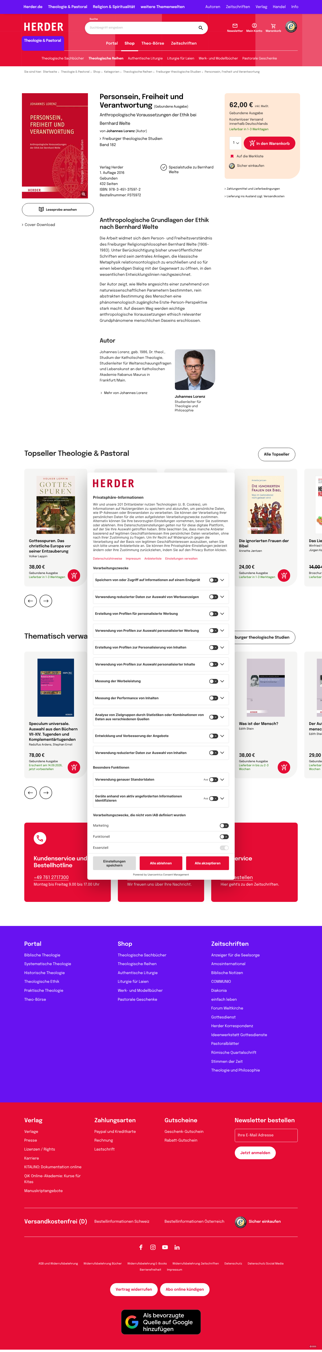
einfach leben (224, 1000)
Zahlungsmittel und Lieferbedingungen (253, 189)
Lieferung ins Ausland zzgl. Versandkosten (256, 196)
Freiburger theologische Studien (178, 72)
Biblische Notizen (227, 973)
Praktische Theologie (43, 991)
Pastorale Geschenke (260, 58)
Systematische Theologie (47, 964)
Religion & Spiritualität (114, 7)
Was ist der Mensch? (258, 724)
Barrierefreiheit (150, 1269)
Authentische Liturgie (145, 58)
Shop (130, 44)
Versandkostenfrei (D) (55, 1222)
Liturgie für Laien (180, 58)
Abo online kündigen (185, 1290)
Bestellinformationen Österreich (194, 1222)
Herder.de (33, 7)
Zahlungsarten (115, 1121)
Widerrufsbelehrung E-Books (147, 1263)
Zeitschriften (238, 7)
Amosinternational (228, 964)
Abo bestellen (237, 877)
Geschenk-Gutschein (184, 1132)
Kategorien (111, 72)
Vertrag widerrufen (134, 1290)
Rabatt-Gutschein (181, 1141)
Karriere (31, 1158)
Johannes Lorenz (120, 131)
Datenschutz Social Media (266, 1263)
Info (294, 7)
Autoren (212, 7)
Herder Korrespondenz (232, 1026)
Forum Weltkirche (227, 1008)
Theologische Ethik (41, 982)
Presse (30, 1141)
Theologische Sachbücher (62, 58)
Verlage (31, 1132)
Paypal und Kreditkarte (115, 1132)
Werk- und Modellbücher (218, 58)
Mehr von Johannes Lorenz (125, 393)
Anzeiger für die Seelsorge (235, 955)
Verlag (261, 7)
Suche (94, 19)
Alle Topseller (276, 454)
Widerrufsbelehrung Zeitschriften (196, 1263)
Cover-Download (40, 225)
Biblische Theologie (42, 955)
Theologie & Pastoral (67, 7)
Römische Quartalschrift (233, 1053)
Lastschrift (105, 1149)
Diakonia (219, 991)
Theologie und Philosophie (235, 1070)
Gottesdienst (223, 1017)
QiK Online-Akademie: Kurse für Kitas (52, 1179)
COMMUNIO (221, 982)
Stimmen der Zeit (227, 1062)
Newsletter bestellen (265, 1121)
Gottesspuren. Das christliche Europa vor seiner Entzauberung (50, 546)
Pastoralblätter (225, 1044)
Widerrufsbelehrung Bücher (103, 1263)
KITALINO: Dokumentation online (53, 1167)
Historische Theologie (44, 973)
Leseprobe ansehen (61, 210)
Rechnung (104, 1141)
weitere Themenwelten (163, 7)
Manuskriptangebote (43, 1191)
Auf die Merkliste (250, 156)
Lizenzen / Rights (39, 1149)
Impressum (174, 1269)
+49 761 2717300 (51, 877)
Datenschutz (233, 1263)
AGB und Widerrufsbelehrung (58, 1263)
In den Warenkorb (273, 144)
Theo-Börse (152, 44)
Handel (279, 7)
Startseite (50, 72)
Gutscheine (181, 1121)
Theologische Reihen (105, 58)
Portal (112, 44)
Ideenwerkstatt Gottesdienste (239, 1035)
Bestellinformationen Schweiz (122, 1222)
